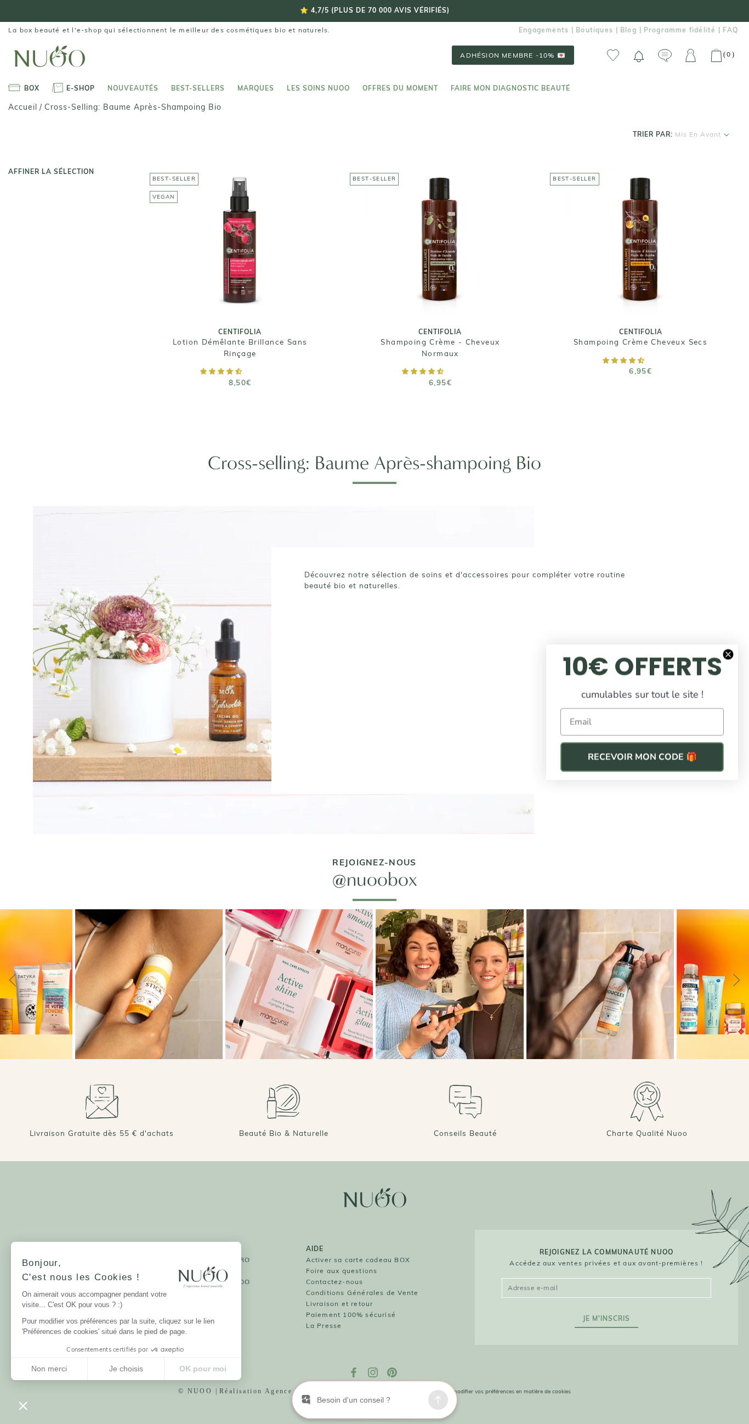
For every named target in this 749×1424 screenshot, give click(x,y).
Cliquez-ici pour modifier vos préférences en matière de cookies (491, 1391)
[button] (221, 371)
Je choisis (126, 1368)
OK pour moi (202, 1368)
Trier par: (677, 134)
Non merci (49, 1368)
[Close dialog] (728, 654)
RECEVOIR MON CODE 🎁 (642, 757)
